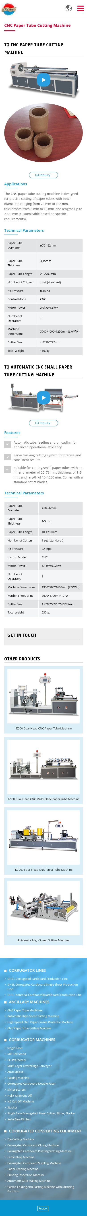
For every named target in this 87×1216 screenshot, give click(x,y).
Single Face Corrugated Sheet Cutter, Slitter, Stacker (41, 1113)
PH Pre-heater (16, 1060)
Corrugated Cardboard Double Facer (31, 1083)
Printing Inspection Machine (26, 1175)
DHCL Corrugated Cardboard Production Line (37, 979)
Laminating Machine (20, 1157)
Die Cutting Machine (20, 1139)
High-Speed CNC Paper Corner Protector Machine (40, 1022)
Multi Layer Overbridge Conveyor (29, 1066)
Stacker (12, 1107)
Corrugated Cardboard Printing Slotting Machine (39, 1151)
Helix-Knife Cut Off (19, 1096)
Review (43, 1208)
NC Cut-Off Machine (20, 1101)
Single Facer (15, 1048)
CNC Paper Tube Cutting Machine (29, 1028)
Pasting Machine (18, 1078)
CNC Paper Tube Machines (24, 1010)
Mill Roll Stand (16, 1054)
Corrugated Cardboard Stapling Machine (34, 1163)
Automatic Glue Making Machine (28, 1181)
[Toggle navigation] (80, 8)
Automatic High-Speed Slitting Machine (43, 940)
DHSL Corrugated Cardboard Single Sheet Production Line (42, 987)
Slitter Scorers (16, 1090)
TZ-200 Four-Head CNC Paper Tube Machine (43, 870)
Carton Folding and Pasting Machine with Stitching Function (40, 1189)
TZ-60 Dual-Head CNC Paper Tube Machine (44, 728)
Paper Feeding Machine (22, 1169)
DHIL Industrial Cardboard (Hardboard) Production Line (44, 995)
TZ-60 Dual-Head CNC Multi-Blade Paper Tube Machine (43, 799)
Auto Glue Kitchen (19, 1119)
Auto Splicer (15, 1072)
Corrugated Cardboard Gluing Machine (33, 1145)
